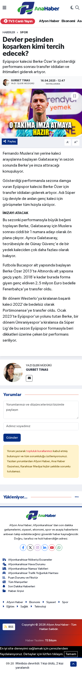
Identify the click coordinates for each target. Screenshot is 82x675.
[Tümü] (77, 497)
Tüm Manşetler (18, 582)
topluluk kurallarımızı (39, 451)
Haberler (9, 32)
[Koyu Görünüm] (72, 8)
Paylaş (12, 141)
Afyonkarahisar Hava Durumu (26, 564)
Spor (24, 32)
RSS (10, 626)
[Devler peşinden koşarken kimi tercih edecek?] (41, 113)
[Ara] (77, 8)
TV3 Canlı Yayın (19, 21)
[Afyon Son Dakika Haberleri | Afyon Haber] (38, 8)
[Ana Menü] (4, 8)
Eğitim (10, 606)
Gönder (12, 437)
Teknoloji (40, 606)
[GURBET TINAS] (12, 372)
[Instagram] (37, 547)
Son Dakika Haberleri (21, 586)
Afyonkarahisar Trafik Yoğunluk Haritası (33, 573)
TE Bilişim (51, 640)
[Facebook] (23, 547)
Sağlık (24, 606)
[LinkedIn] (44, 547)
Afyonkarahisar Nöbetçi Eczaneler (30, 559)
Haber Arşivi (16, 591)
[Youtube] (52, 547)
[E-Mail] (29, 378)
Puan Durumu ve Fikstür (23, 577)
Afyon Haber (49, 21)
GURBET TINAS (37, 369)
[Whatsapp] (59, 547)
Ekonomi (68, 21)
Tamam (70, 654)
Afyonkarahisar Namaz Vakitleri (28, 568)
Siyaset (51, 602)
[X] (30, 547)
